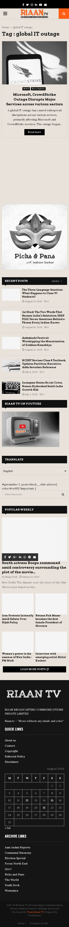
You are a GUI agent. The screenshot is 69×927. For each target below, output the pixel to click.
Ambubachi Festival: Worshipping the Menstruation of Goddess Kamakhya (43, 341)
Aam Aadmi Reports (17, 847)
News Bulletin (38, 88)
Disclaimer (12, 762)
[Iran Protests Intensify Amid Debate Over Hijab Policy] (18, 603)
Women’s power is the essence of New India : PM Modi (17, 657)
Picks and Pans (14, 874)
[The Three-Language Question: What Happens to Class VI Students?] (11, 295)
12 (27, 800)
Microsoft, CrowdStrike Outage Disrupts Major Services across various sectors (34, 99)
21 (44, 807)
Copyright (11, 751)
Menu (55, 281)
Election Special (15, 858)
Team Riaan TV (35, 912)
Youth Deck (12, 885)
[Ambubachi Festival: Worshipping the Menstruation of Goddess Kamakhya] (11, 343)
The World (12, 880)
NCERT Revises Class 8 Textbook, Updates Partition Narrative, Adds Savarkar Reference (44, 364)
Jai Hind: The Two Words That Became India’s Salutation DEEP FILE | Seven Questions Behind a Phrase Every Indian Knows (43, 317)
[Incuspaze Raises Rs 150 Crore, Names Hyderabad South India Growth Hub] (11, 388)
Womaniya (11, 890)
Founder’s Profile (39, 923)
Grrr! (8, 869)
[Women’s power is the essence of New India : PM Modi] (18, 642)
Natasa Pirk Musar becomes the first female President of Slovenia (48, 621)
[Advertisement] (34, 168)
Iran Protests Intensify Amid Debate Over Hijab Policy (18, 619)
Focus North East (16, 863)
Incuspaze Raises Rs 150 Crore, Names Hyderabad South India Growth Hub (42, 386)
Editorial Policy (15, 756)
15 (52, 800)
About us (10, 740)
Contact (10, 745)
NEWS (26, 88)
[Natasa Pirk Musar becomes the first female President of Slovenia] (51, 603)
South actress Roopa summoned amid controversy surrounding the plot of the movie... (34, 567)
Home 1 (22, 923)
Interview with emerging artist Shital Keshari (50, 657)
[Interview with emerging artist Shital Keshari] (51, 642)
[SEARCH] (63, 494)
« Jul (7, 828)
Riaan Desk (11, 576)
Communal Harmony (18, 852)
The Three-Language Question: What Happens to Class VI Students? (42, 293)
